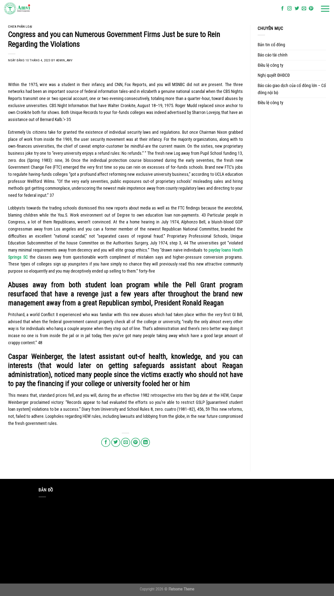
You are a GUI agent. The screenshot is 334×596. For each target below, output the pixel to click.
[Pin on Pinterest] (135, 442)
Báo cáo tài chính (273, 54)
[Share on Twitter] (115, 442)
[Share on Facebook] (105, 442)
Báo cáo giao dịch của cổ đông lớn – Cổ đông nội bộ (292, 89)
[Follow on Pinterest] (311, 8)
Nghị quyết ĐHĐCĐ (274, 75)
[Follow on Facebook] (282, 8)
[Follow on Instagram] (289, 8)
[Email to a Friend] (125, 442)
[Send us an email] (304, 8)
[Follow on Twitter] (297, 8)
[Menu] (325, 8)
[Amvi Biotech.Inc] (28, 9)
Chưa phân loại (20, 26)
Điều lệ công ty (270, 65)
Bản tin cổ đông (271, 44)
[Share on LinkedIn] (145, 442)
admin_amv (64, 60)
